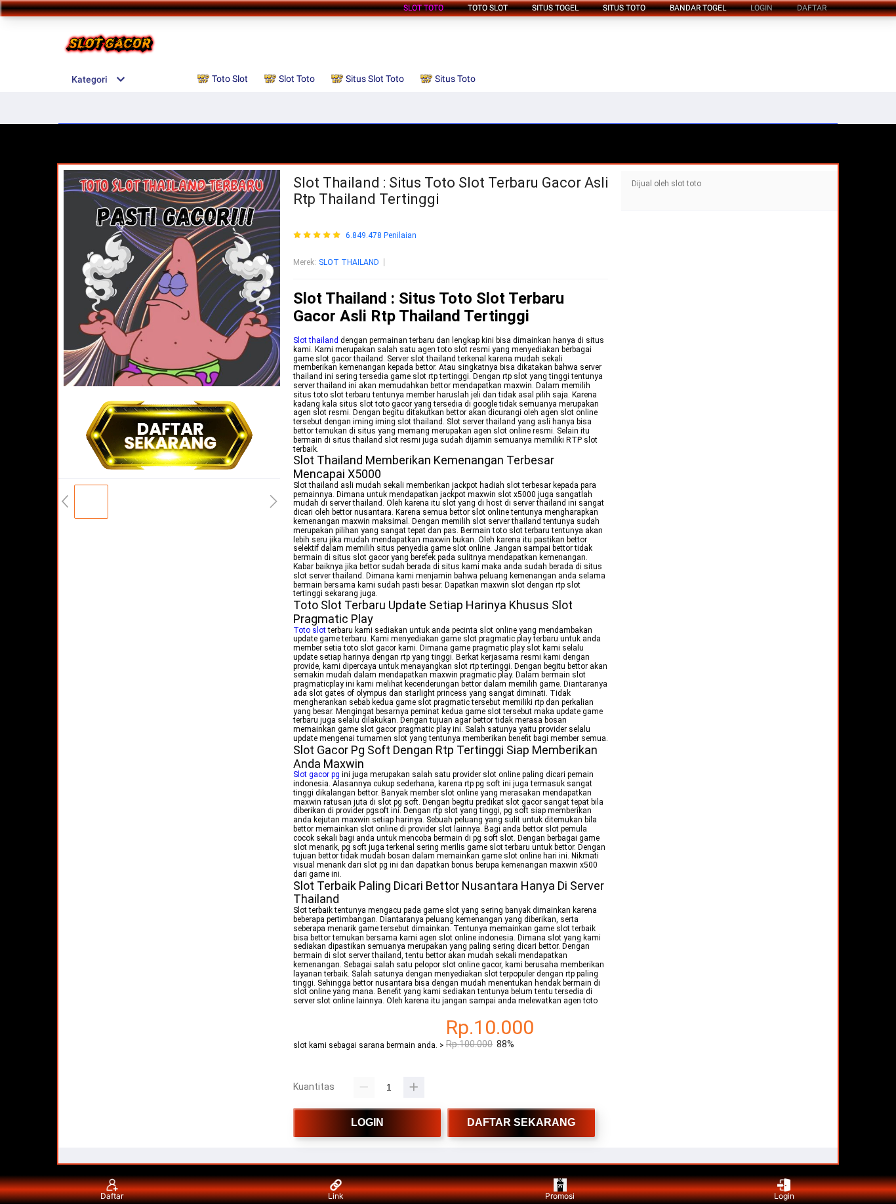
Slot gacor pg (316, 774)
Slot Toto (423, 7)
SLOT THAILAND (349, 262)
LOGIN (761, 7)
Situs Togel (555, 7)
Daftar (111, 1196)
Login (784, 1196)
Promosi (560, 1196)
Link (336, 1196)
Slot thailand (315, 340)
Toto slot (309, 630)
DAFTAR (811, 7)
